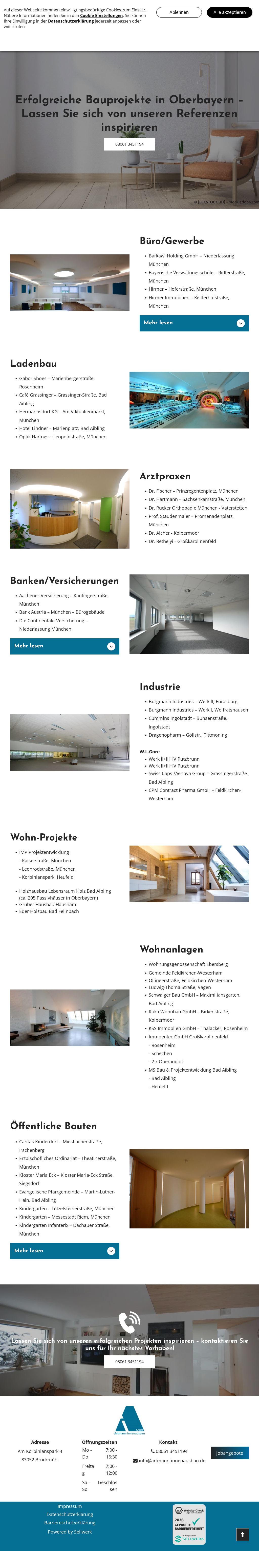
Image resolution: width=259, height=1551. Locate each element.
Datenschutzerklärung (70, 1514)
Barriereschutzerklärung (69, 1523)
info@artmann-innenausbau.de (171, 1460)
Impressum (70, 1506)
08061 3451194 (171, 1451)
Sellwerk (83, 1532)
